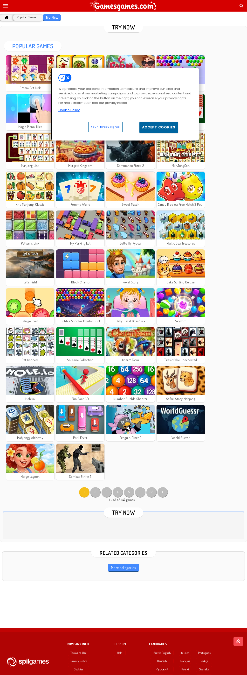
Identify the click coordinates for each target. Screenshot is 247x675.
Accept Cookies (158, 127)
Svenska (204, 669)
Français (185, 661)
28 (151, 492)
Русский (162, 669)
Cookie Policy (69, 110)
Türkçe (204, 661)
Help (120, 653)
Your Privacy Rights (105, 127)
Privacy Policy (78, 661)
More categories (123, 567)
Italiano (185, 653)
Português (204, 653)
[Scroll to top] (238, 641)
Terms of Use (78, 653)
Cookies (78, 669)
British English (162, 653)
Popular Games (26, 17)
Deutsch (162, 661)
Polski (185, 669)
